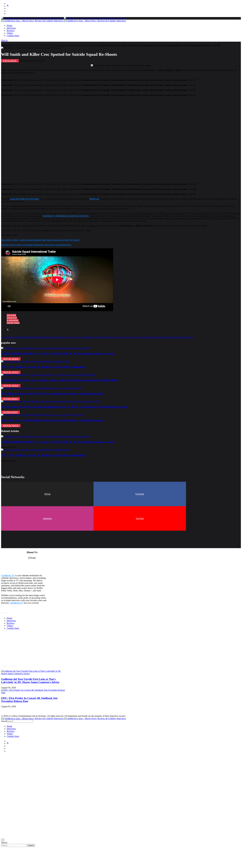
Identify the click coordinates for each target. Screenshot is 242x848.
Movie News (10, 359)
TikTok (47, 494)
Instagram (47, 518)
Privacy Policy (13, 648)
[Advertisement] (85, 138)
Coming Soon (13, 35)
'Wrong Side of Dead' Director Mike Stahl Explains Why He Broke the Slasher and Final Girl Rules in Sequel (64, 406)
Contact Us (12, 656)
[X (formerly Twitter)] (8, 330)
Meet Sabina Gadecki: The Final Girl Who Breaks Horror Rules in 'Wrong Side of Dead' (52, 393)
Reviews (10, 30)
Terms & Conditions (16, 643)
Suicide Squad (13, 323)
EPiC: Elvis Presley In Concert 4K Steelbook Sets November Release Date (43, 366)
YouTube (140, 518)
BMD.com (94, 199)
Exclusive (10, 61)
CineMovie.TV (8, 575)
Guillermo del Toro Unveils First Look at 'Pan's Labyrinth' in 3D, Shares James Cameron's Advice (57, 353)
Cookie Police (13, 651)
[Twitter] (8, 6)
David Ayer (12, 317)
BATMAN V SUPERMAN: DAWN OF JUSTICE (66, 216)
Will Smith (11, 315)
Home (9, 25)
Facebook (139, 494)
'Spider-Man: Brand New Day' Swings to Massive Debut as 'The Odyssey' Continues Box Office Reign (59, 380)
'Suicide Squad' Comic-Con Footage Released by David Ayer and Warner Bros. (36, 245)
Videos (10, 33)
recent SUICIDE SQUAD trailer (24, 199)
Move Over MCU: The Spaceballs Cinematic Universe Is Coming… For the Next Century (52, 420)
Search (4, 721)
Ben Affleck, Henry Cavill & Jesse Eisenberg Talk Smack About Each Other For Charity (40, 240)
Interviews (11, 28)
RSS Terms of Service (16, 646)
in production (12, 320)
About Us (11, 653)
